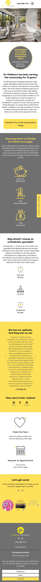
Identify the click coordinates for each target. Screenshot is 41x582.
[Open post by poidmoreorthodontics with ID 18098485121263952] (20, 496)
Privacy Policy (20, 538)
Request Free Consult (39, 206)
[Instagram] (22, 481)
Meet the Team (20, 422)
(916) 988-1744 (23, 4)
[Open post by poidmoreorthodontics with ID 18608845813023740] (33, 496)
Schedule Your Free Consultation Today (20, 123)
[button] (6, 352)
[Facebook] (20, 393)
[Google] (20, 554)
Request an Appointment (20, 451)
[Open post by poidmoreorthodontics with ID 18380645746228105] (8, 496)
